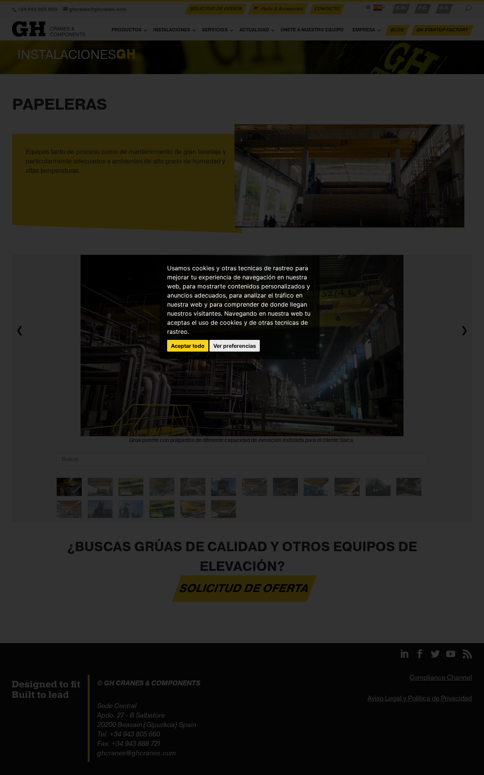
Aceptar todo (188, 346)
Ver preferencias (234, 346)
